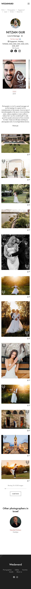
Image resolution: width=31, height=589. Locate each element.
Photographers (11, 10)
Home (3, 10)
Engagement (21, 10)
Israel (5, 12)
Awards (11, 572)
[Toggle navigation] (29, 3)
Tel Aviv (12, 12)
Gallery (17, 570)
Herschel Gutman (15, 530)
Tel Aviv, (13, 39)
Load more (15, 494)
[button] (28, 155)
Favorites (24, 570)
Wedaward (7, 3)
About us (19, 572)
